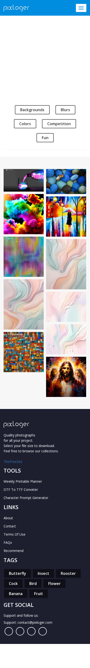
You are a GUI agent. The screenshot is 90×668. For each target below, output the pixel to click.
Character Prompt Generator (26, 497)
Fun (45, 137)
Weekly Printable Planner (23, 481)
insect (43, 573)
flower (54, 583)
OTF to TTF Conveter (21, 489)
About (8, 518)
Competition (59, 123)
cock (13, 583)
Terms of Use (14, 534)
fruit (38, 593)
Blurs (65, 109)
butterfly (17, 573)
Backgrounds (32, 109)
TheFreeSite (13, 461)
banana (16, 593)
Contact (10, 526)
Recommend (14, 550)
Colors (25, 123)
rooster (68, 573)
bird (33, 583)
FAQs (8, 542)
